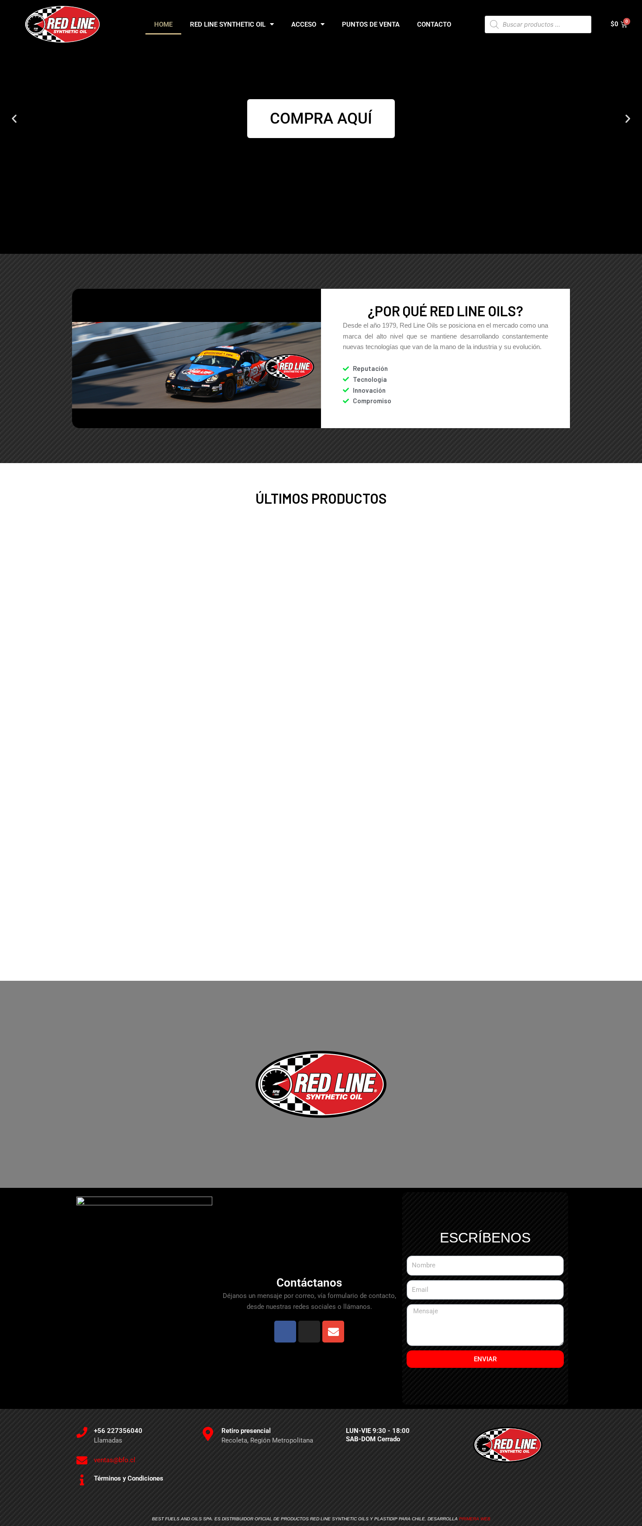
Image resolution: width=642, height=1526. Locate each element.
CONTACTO (434, 24)
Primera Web (474, 1518)
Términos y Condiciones (128, 1478)
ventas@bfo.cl (114, 1460)
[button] (14, 118)
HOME (163, 24)
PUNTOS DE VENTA (371, 24)
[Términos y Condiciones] (81, 1479)
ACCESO (303, 24)
